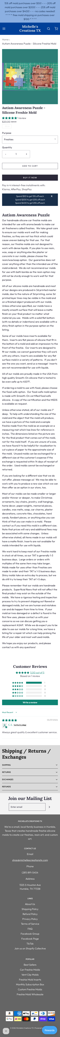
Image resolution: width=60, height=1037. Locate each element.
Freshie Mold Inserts (30, 979)
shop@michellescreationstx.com (30, 860)
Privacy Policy (30, 919)
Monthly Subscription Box (30, 984)
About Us (30, 904)
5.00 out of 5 (37, 672)
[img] (9, 720)
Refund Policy (30, 914)
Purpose (6, 132)
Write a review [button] (30, 702)
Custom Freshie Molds (30, 989)
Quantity (7, 147)
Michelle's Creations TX (30, 29)
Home (5, 39)
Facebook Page (30, 938)
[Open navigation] (4, 28)
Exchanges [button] (7, 779)
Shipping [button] (6, 765)
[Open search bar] (48, 28)
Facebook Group (30, 933)
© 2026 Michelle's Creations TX (21, 1028)
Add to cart (30, 166)
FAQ (30, 928)
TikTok (30, 943)
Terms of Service (30, 923)
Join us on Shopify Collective (30, 948)
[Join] (49, 807)
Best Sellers (30, 964)
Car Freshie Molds (30, 969)
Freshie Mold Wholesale (30, 994)
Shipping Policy (30, 909)
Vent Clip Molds (30, 974)
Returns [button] (6, 772)
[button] (9, 118)
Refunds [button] (6, 786)
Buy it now (30, 177)
